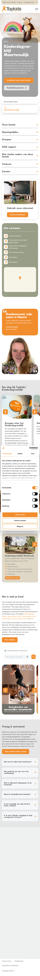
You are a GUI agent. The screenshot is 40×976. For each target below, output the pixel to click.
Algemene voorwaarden (10, 965)
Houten (25, 619)
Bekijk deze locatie (12, 578)
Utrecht (14, 619)
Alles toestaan (20, 515)
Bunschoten (12, 616)
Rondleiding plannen (9, 870)
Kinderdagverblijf (7, 860)
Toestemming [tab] (7, 453)
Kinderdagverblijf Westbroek (19, 556)
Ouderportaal (29, 2)
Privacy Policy (6, 961)
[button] (20, 278)
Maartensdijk (26, 616)
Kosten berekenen (17, 214)
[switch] (35, 493)
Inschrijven (5, 872)
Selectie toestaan (20, 520)
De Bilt (19, 616)
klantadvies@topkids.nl (13, 889)
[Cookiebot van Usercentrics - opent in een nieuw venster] (29, 448)
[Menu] (35, 9)
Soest (34, 616)
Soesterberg (6, 619)
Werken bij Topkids (9, 2)
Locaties (5, 867)
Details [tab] (20, 453)
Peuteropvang (7, 862)
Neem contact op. (8, 907)
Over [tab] (32, 453)
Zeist (32, 619)
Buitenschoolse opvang (10, 865)
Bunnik (19, 619)
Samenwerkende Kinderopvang (26, 928)
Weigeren (20, 526)
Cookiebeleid (18, 961)
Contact (19, 2)
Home (5, 42)
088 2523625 (10, 884)
